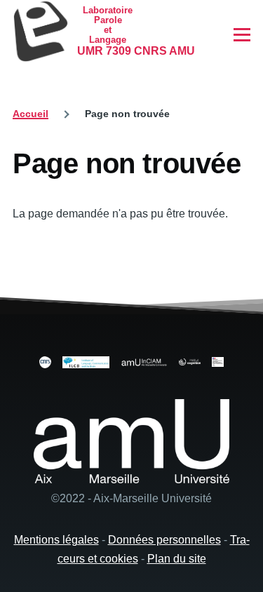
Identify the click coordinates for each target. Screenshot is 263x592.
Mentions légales (56, 540)
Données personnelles (164, 540)
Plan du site (176, 559)
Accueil (30, 113)
